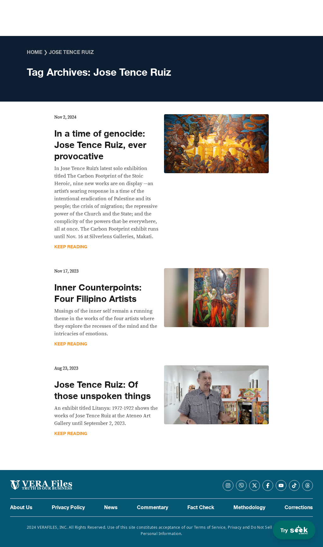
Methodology (249, 507)
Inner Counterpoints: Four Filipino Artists (98, 293)
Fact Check (200, 507)
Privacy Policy (68, 507)
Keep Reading (70, 246)
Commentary (152, 507)
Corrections (299, 507)
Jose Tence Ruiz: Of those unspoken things (102, 390)
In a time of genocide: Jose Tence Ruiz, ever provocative (100, 145)
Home (34, 52)
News (111, 507)
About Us (21, 507)
